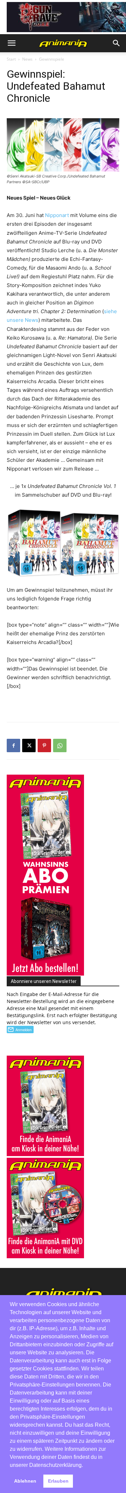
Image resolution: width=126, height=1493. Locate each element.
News (27, 59)
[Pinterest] (44, 745)
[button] (11, 43)
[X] (29, 745)
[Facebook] (13, 745)
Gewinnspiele (51, 59)
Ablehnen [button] (25, 1481)
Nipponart (57, 215)
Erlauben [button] (58, 1481)
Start (11, 59)
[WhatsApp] (60, 745)
